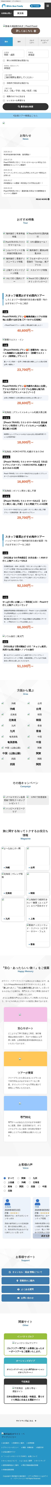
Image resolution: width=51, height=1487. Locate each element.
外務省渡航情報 (8, 1470)
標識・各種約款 (27, 1447)
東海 (10, 1186)
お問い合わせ (27, 1298)
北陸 (10, 1191)
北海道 (36, 1182)
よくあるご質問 (26, 1461)
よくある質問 (27, 1289)
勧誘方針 (40, 1447)
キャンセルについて (10, 1461)
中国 (44, 1186)
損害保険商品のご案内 (11, 1465)
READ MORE (42, 199)
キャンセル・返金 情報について (27, 1272)
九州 (35, 1178)
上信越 (11, 1182)
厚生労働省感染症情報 (30, 1465)
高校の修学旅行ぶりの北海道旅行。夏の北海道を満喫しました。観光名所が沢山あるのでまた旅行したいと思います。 (17, 1227)
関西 (21, 1186)
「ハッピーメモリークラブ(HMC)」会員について (20, 1456)
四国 (33, 1186)
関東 (23, 1178)
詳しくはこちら (25, 31)
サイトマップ (40, 1461)
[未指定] (26, 67)
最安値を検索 (27, 106)
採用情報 (31, 1443)
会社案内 (6, 1443)
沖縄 (23, 1182)
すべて (11, 1178)
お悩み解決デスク (9, 1452)
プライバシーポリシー (11, 1447)
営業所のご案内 (27, 1281)
